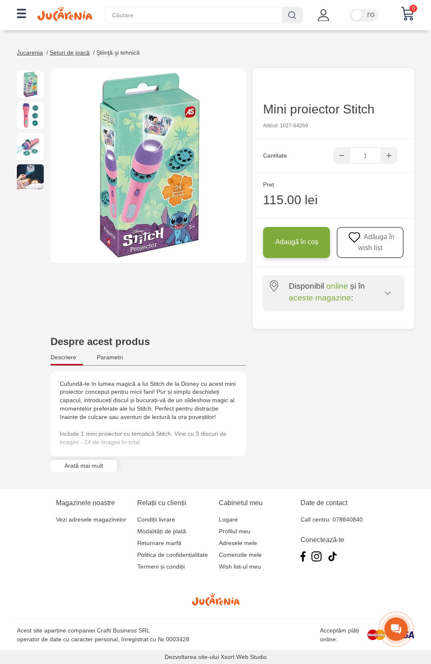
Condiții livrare (156, 519)
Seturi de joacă (70, 52)
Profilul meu (234, 531)
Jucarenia (30, 52)
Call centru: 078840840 (332, 519)
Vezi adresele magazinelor (91, 519)
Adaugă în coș (296, 241)
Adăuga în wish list (376, 242)
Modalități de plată (161, 531)
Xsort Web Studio (244, 656)
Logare (228, 519)
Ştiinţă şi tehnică (118, 52)
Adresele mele (238, 543)
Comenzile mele (240, 554)
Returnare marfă (159, 543)
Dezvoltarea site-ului (192, 656)
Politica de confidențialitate (172, 554)
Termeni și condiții (161, 566)
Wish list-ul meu (240, 566)
